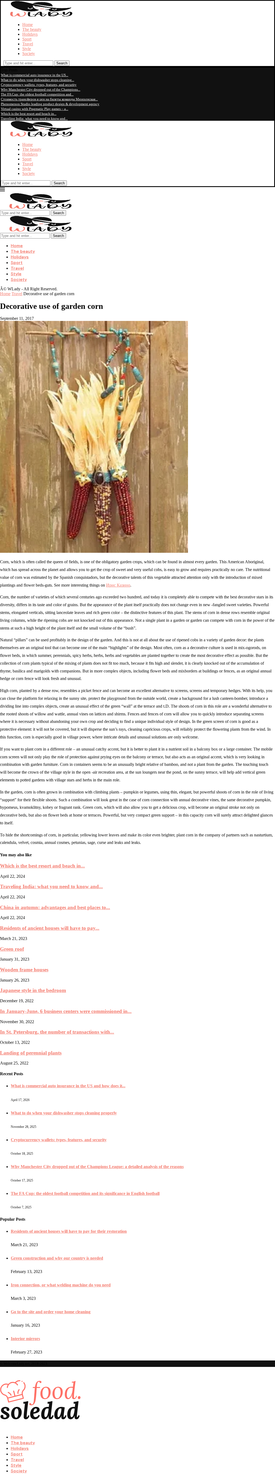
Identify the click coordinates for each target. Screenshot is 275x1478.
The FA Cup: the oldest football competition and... (37, 94)
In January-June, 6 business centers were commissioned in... (66, 1011)
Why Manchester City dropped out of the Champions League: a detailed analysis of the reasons (97, 1166)
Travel (27, 44)
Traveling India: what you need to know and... (34, 118)
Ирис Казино (118, 585)
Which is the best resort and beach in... (28, 114)
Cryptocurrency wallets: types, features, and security (39, 85)
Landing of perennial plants (30, 1053)
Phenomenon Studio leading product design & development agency (50, 104)
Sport (26, 39)
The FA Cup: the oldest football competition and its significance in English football (85, 1193)
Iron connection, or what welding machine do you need (61, 1285)
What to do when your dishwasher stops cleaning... (37, 80)
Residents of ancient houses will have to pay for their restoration (69, 1231)
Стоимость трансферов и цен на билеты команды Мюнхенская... (49, 99)
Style (26, 48)
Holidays (30, 34)
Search (61, 63)
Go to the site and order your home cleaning (51, 1311)
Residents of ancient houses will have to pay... (49, 928)
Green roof (12, 949)
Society (28, 53)
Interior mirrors (25, 1338)
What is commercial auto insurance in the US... (34, 75)
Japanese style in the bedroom (33, 990)
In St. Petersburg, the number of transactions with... (57, 1032)
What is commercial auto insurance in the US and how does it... (68, 1086)
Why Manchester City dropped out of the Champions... (40, 89)
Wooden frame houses (24, 969)
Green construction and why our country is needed (57, 1258)
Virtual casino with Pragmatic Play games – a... (34, 109)
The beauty (31, 29)
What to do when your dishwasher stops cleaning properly (64, 1113)
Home (27, 24)
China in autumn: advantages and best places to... (55, 907)
